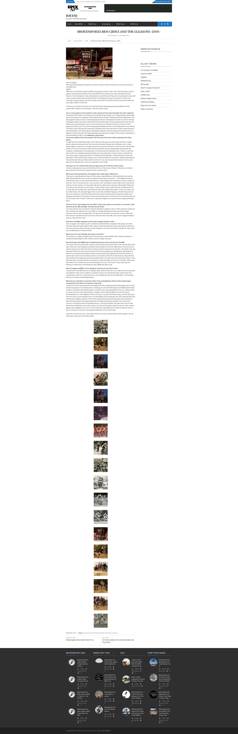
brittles (127, 35)
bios (85, 633)
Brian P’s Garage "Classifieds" (150, 88)
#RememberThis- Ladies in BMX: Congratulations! (83, 679)
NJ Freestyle (145, 84)
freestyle (108, 633)
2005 (74, 633)
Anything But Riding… (148, 102)
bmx (88, 633)
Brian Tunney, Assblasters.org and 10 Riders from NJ (138, 679)
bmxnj (92, 633)
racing (115, 633)
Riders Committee (147, 109)
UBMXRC (144, 77)
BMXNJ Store (134, 24)
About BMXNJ (79, 24)
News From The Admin (148, 105)
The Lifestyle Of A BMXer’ (149, 70)
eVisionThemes (106, 730)
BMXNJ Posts (92, 24)
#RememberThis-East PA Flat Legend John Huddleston (110, 662)
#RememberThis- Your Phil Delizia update (110, 709)
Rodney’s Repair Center (148, 98)
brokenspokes (106, 24)
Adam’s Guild (145, 91)
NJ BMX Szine (145, 95)
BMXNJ (71, 16)
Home (69, 24)
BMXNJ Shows (120, 24)
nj (112, 633)
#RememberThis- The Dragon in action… (110, 694)
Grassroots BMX (146, 74)
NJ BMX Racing (146, 81)
